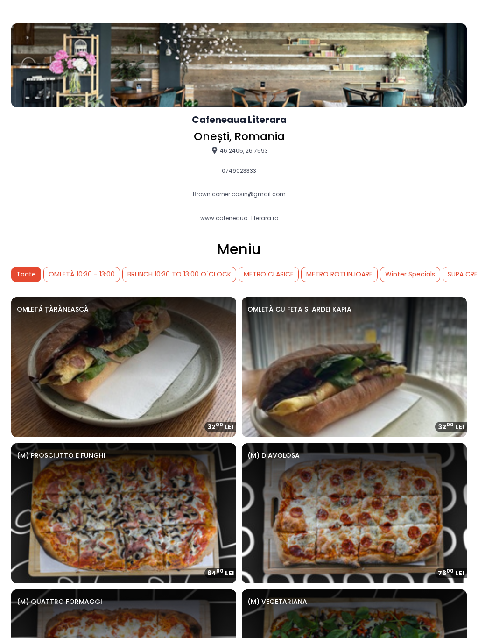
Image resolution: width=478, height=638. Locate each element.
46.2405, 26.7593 (243, 150)
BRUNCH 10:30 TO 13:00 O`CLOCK (179, 274)
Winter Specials (410, 274)
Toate (26, 274)
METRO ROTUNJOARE (339, 274)
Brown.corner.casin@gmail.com (239, 194)
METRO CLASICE (269, 274)
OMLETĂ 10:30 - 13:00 (82, 274)
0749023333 (239, 171)
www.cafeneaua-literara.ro (239, 218)
